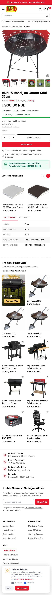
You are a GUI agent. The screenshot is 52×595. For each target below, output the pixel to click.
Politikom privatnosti (25, 579)
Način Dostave (9, 530)
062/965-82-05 (33, 166)
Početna (5, 27)
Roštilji (27, 27)
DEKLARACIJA (25, 218)
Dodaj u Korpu (33, 137)
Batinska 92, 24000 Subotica (21, 477)
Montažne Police (35, 526)
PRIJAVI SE (42, 502)
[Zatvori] (47, 163)
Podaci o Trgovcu (10, 555)
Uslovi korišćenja (10, 559)
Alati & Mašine (34, 530)
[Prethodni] (43, 176)
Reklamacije (8, 534)
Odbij (9, 588)
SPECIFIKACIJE (10, 218)
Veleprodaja (8, 526)
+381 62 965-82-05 (16, 463)
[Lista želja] (44, 8)
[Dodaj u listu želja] (47, 277)
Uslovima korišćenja (33, 508)
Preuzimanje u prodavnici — (23, 155)
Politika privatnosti (11, 563)
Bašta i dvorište (16, 27)
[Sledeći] (48, 176)
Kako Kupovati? (9, 538)
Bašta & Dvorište (35, 538)
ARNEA (12, 100)
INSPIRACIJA (9, 550)
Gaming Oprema (35, 534)
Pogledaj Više (12, 301)
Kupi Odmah (26, 144)
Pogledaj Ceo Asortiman (13, 271)
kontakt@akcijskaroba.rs (19, 470)
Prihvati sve (22, 588)
